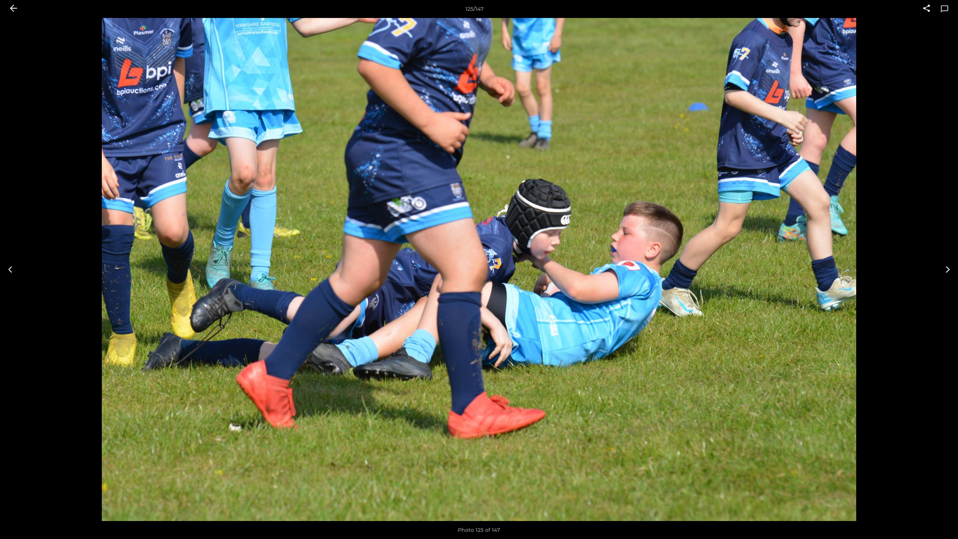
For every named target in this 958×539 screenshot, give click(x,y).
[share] (926, 9)
